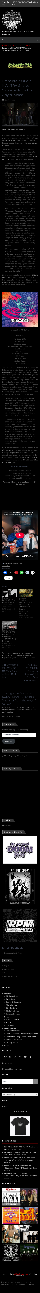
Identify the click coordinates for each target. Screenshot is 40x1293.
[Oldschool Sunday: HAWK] (29, 1197)
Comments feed (10, 973)
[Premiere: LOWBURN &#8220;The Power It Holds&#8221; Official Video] (9, 593)
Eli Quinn (25, 330)
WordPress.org (10, 976)
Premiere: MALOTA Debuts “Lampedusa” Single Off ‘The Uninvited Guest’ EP (20, 1175)
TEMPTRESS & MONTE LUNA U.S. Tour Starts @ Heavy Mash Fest (10, 671)
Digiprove (30, 1284)
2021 (7, 653)
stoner (5, 377)
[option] (25, 2)
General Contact (13, 1031)
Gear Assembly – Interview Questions (22, 1034)
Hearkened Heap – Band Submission (21, 1037)
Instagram (16, 482)
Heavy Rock (7, 656)
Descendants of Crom (13, 953)
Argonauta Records (10, 138)
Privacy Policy (12, 1043)
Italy (14, 656)
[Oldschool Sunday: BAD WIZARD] (11, 1234)
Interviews (10, 999)
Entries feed (9, 969)
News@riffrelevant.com (12, 1069)
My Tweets (6, 826)
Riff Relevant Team (14, 1040)
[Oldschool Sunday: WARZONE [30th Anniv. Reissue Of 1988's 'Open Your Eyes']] (11, 1197)
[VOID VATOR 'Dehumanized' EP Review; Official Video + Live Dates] (11, 1216)
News (6, 1017)
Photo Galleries (12, 1011)
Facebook (7, 482)
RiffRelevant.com (21, 1274)
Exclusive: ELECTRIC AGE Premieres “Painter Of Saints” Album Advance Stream (19, 1160)
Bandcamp (20, 285)
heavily (28, 375)
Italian (24, 377)
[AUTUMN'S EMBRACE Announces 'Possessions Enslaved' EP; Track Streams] (29, 1216)
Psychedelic (7, 658)
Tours (8, 1022)
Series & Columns (13, 1002)
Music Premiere (24, 656)
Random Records (13, 1014)
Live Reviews (11, 1008)
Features (8, 994)
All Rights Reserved (9, 565)
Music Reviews (12, 1005)
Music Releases (12, 1019)
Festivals (10, 1025)
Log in (6, 966)
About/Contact (10, 1028)
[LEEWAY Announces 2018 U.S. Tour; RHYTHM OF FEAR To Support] (11, 1253)
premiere (6, 282)
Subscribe (9, 741)
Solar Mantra (18, 658)
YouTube (25, 482)
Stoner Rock (30, 658)
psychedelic (7, 372)
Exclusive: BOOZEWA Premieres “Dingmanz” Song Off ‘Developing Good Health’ (20, 1168)
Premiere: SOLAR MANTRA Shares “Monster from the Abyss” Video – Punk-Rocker (19, 709)
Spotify (33, 482)
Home (6, 1046)
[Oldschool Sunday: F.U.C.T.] (29, 1234)
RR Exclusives (12, 996)
